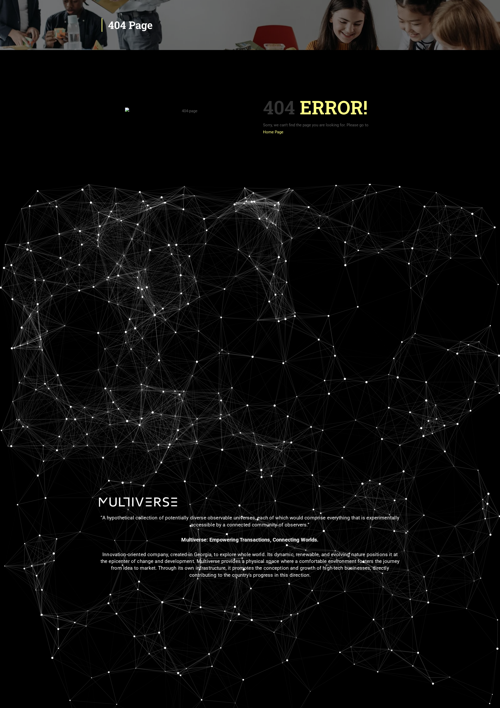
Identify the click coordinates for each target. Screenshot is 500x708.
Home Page (273, 132)
